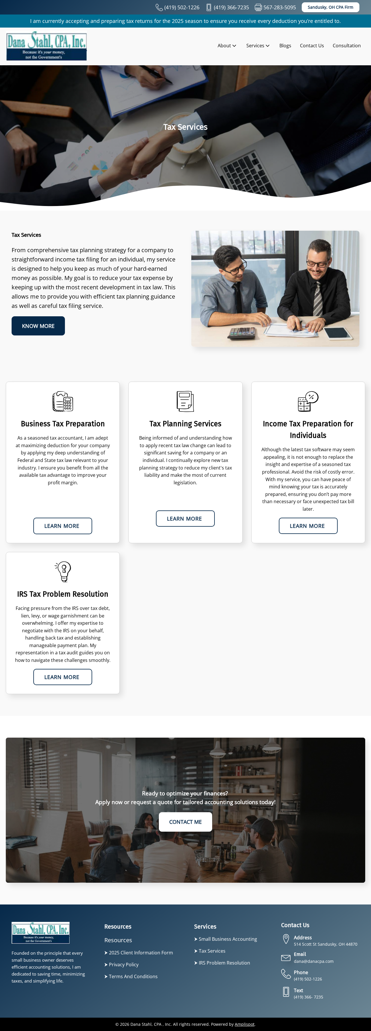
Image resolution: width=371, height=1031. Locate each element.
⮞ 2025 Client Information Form (138, 952)
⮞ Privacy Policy (121, 964)
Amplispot (244, 1024)
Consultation (347, 45)
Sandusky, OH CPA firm (330, 7)
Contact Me (185, 821)
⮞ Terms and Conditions (131, 976)
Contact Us (312, 45)
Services (255, 45)
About (224, 45)
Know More (38, 325)
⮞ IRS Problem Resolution (222, 963)
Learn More (62, 525)
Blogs (285, 45)
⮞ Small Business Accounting (225, 939)
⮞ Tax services (209, 951)
